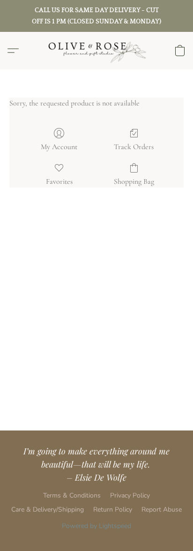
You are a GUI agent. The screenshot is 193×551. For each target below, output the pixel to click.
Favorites (59, 181)
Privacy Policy (130, 495)
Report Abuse (161, 509)
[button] (96, 50)
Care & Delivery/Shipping (47, 509)
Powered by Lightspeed (96, 525)
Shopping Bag (134, 181)
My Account (59, 146)
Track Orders (134, 146)
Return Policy (112, 509)
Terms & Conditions (72, 495)
